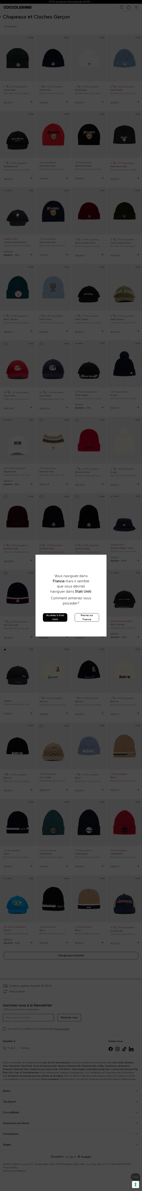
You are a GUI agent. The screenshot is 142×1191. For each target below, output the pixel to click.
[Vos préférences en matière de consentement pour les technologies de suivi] (135, 1184)
